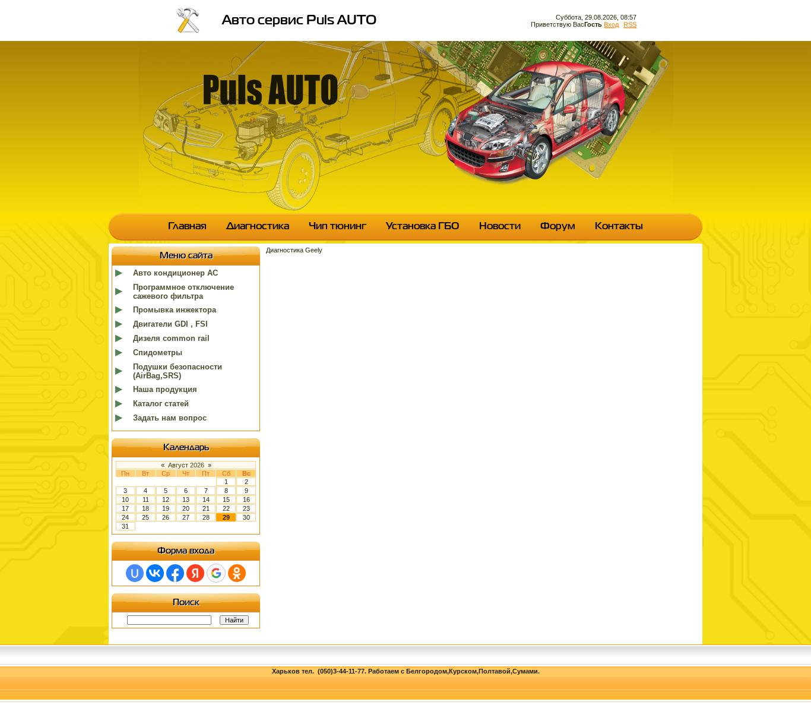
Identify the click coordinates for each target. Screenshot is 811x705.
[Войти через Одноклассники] (237, 573)
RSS (629, 24)
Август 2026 (186, 465)
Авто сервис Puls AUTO (299, 21)
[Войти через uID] (135, 573)
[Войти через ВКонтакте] (155, 573)
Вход (611, 24)
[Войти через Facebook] (175, 573)
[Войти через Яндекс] (195, 573)
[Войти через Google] (216, 573)
